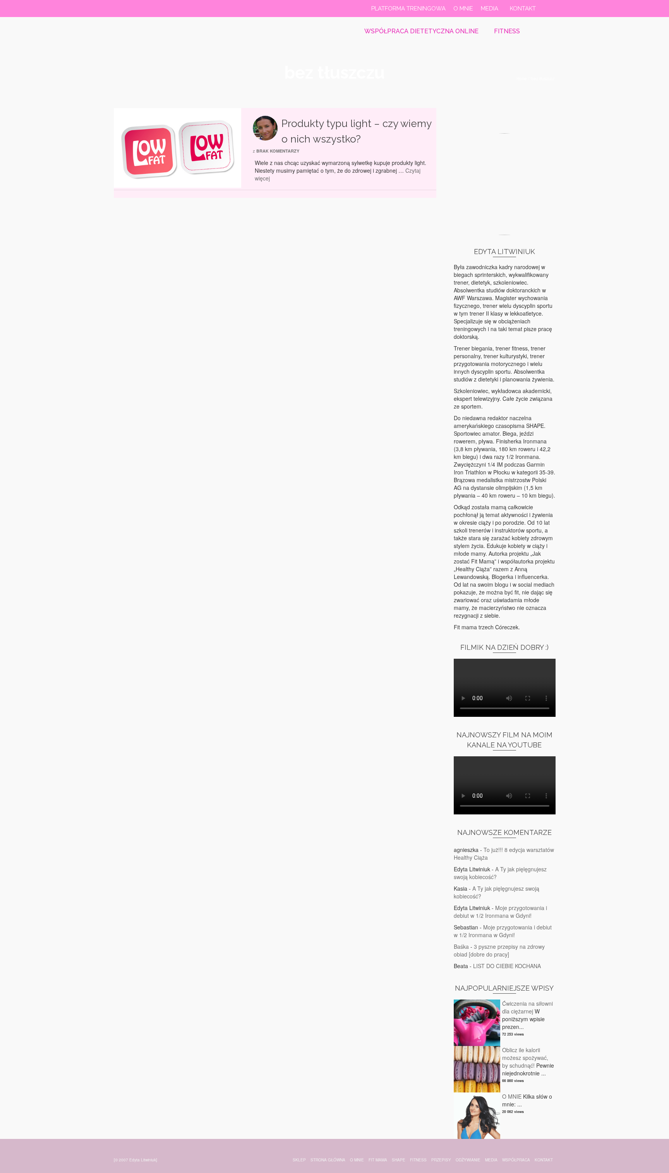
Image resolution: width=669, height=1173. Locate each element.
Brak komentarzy (277, 151)
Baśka (461, 946)
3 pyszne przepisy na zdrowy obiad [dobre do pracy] (499, 950)
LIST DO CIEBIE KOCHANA (507, 966)
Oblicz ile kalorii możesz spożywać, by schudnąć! (525, 1057)
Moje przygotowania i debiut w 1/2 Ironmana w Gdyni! (500, 911)
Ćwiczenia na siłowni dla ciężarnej (527, 1007)
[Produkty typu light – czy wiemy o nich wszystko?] (177, 147)
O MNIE (511, 1096)
